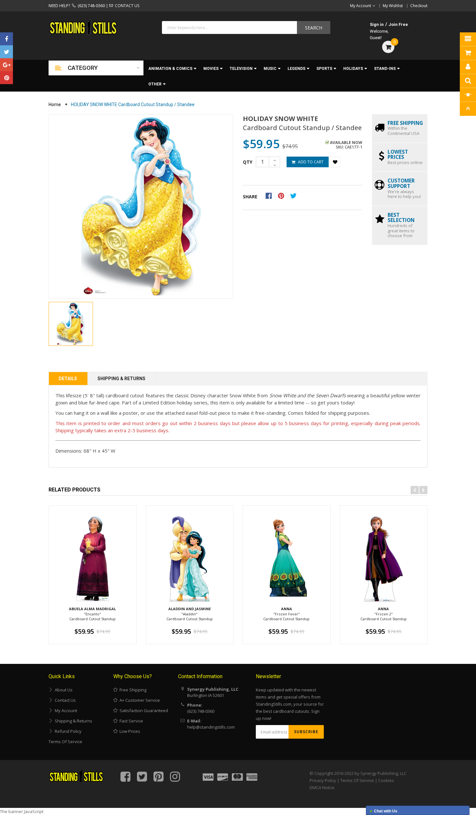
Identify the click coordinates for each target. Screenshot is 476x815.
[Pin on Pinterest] (283, 195)
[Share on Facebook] (271, 195)
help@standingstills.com (211, 727)
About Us (63, 690)
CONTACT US (126, 5)
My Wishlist (393, 5)
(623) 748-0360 (90, 5)
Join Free (398, 24)
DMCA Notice (322, 787)
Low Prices (129, 731)
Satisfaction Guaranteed (143, 710)
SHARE (250, 196)
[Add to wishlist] (335, 162)
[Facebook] (6, 38)
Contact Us (64, 700)
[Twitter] (6, 51)
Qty (247, 162)
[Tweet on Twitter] (295, 195)
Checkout (418, 5)
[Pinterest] (6, 77)
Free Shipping (132, 690)
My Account (65, 710)
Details (68, 378)
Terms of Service (65, 741)
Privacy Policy (323, 780)
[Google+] (6, 64)
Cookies (386, 780)
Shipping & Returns (121, 378)
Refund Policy (67, 731)
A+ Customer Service (139, 700)
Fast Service (130, 721)
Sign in (377, 24)
